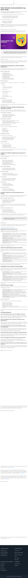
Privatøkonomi (2, 565)
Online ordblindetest (17, 563)
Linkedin (16, 556)
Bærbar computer (3, 568)
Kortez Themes (19, 576)
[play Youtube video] (14, 41)
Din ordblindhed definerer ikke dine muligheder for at (8, 227)
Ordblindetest (16, 565)
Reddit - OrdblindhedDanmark (18, 554)
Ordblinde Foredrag (17, 550)
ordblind (26, 56)
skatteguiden (16, 61)
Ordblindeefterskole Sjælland (4, 552)
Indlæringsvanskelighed (3, 570)
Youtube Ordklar (17, 559)
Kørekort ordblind (3, 563)
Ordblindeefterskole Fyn (4, 550)
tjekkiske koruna (22, 149)
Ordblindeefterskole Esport (4, 555)
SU (24, 31)
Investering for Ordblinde (11, 467)
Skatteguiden (7, 478)
